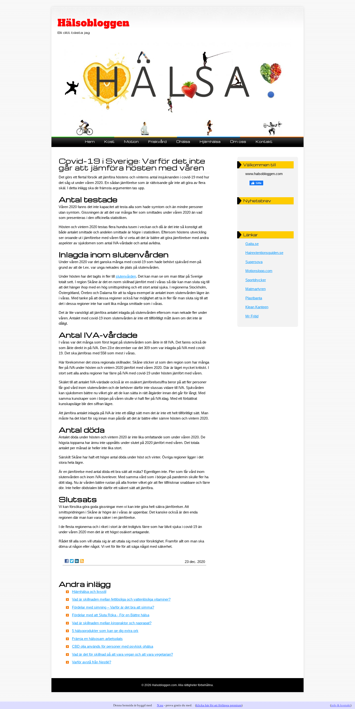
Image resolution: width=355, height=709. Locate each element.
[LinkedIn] (77, 561)
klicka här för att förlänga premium (218, 705)
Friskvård (157, 141)
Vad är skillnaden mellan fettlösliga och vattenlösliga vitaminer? (121, 599)
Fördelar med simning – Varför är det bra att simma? (113, 607)
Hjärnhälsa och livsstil (89, 592)
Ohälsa (183, 141)
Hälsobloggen (93, 22)
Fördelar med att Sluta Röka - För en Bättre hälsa (110, 615)
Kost (109, 141)
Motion (131, 141)
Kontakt (264, 141)
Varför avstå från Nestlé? (91, 662)
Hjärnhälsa (210, 141)
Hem (90, 141)
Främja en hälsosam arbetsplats (97, 639)
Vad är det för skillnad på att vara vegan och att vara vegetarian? (122, 654)
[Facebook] (67, 561)
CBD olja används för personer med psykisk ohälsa (112, 646)
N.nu (160, 705)
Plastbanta (253, 298)
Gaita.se (252, 244)
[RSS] (82, 561)
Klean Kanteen (256, 307)
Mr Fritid (251, 316)
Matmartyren (255, 289)
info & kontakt (340, 705)
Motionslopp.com (258, 271)
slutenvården (126, 276)
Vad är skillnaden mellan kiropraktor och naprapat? (111, 623)
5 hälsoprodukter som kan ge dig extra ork (105, 631)
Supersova (254, 262)
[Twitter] (72, 561)
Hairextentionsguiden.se (264, 253)
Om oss (238, 141)
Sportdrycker (255, 280)
